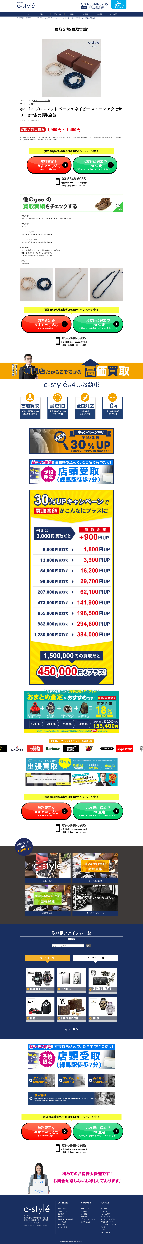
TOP (29, 14)
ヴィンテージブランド (108, 1224)
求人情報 (84, 1211)
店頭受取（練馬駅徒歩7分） (67, 1219)
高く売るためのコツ (108, 1216)
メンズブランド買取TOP (24, 18)
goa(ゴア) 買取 (38, 18)
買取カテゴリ (57, 14)
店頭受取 (99, 14)
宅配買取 (71, 14)
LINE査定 (104, 1211)
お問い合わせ (85, 1222)
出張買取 (85, 14)
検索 (88, 946)
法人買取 (104, 1209)
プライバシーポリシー (89, 1219)
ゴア (33, 104)
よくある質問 (113, 14)
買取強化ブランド (107, 1222)
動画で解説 (62, 1224)
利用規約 (84, 1216)
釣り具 (103, 1227)
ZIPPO (103, 1230)
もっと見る (71, 1029)
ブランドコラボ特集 (108, 1219)
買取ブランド (43, 14)
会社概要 (84, 1214)
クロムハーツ (105, 1232)
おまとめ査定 (105, 1214)
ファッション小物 (41, 100)
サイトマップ (85, 1209)
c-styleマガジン (63, 1222)
